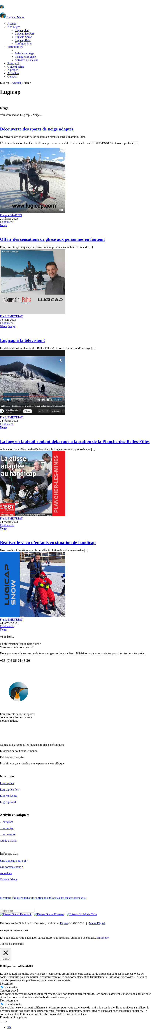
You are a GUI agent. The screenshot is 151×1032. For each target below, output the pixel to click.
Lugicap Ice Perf (9, 789)
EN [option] (9, 1027)
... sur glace (6, 821)
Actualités (6, 873)
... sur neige (6, 828)
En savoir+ (102, 937)
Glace (3, 326)
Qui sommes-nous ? (11, 866)
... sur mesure (7, 834)
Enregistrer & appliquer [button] (13, 1017)
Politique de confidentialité (35, 897)
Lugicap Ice (7, 783)
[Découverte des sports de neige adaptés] (32, 212)
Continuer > (7, 221)
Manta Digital (97, 923)
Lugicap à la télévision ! (22, 340)
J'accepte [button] (5, 943)
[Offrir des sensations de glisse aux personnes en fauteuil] (32, 313)
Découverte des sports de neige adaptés (36, 129)
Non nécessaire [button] (9, 1000)
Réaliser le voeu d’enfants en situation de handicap (48, 542)
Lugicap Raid (8, 802)
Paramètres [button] (17, 943)
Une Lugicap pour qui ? (14, 860)
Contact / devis (8, 879)
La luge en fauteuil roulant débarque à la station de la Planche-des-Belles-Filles (75, 441)
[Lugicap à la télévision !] (32, 414)
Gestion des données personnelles (69, 898)
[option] (79, 1027)
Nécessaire (10, 987)
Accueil (16, 82)
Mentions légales (10, 897)
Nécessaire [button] (6, 983)
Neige (3, 225)
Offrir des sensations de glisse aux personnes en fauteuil (52, 239)
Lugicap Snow (8, 795)
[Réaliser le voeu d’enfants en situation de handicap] (32, 616)
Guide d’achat (8, 840)
